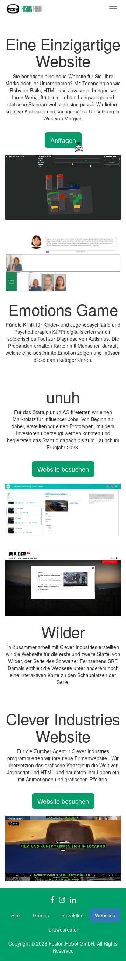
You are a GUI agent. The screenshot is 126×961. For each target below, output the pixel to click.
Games (41, 915)
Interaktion (72, 915)
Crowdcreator (63, 929)
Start (16, 915)
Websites (105, 915)
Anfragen (63, 140)
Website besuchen (63, 468)
